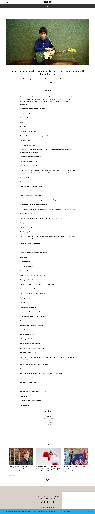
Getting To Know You (48, 426)
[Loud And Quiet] (47, 2)
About (47, 498)
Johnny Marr (48, 422)
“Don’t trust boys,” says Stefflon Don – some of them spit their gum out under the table (48, 469)
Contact (42, 498)
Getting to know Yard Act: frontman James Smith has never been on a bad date (20, 469)
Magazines (52, 498)
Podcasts (51, 496)
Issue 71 (54, 418)
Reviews (57, 496)
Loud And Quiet (49, 82)
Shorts (38, 496)
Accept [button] (90, 511)
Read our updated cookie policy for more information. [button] (58, 511)
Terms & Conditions (43, 507)
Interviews (44, 496)
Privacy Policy (52, 507)
